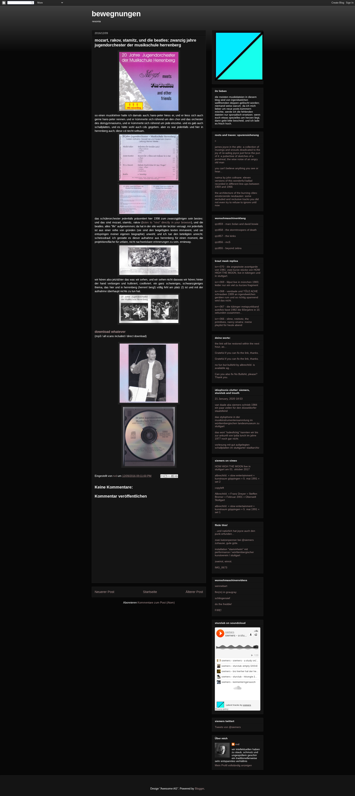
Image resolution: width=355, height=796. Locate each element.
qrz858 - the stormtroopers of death (236, 229)
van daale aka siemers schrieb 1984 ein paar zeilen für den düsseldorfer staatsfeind (236, 408)
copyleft (219, 487)
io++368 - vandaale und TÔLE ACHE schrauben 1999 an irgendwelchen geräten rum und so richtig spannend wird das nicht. (236, 296)
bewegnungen (116, 14)
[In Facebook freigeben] (173, 476)
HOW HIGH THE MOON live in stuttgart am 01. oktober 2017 (233, 468)
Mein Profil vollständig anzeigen (233, 765)
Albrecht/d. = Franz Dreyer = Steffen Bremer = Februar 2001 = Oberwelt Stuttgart (236, 496)
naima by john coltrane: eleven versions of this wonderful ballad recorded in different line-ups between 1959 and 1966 (237, 182)
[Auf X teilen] (169, 476)
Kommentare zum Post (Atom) (156, 602)
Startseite (150, 592)
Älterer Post (194, 592)
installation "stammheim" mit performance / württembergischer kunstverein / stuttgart (234, 552)
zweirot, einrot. (223, 561)
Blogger (199, 788)
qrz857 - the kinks (225, 235)
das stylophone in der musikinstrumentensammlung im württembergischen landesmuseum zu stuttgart (237, 421)
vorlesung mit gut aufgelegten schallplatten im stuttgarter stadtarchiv (237, 446)
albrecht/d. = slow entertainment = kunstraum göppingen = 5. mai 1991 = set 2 (237, 478)
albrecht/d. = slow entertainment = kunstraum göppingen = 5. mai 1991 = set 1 (237, 509)
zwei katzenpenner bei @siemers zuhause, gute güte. (234, 541)
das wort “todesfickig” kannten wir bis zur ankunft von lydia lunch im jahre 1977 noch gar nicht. (236, 435)
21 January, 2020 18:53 (229, 398)
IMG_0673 (221, 567)
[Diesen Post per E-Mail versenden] (162, 476)
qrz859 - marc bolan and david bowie (236, 223)
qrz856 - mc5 (222, 242)
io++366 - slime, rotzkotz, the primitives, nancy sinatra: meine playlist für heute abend (233, 322)
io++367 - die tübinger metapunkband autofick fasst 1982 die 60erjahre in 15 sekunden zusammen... (237, 309)
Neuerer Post (104, 592)
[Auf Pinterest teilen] (176, 476)
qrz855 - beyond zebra (228, 248)
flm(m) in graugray (225, 592)
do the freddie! (223, 604)
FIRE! (218, 610)
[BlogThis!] (166, 476)
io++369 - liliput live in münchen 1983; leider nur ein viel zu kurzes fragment (237, 283)
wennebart (221, 585)
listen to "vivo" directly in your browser (166, 222)
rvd (237, 744)
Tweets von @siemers (228, 727)
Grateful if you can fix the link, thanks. (237, 352)
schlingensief (222, 598)
